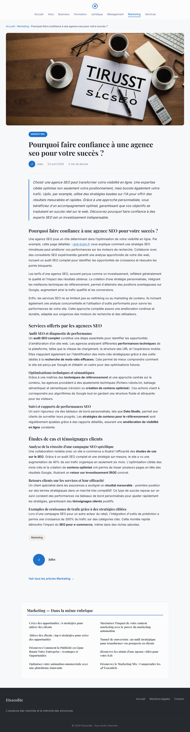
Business (64, 14)
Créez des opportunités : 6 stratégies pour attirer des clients (56, 625)
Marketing (134, 14)
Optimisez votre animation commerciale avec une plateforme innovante (58, 666)
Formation (80, 14)
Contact (179, 698)
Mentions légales (160, 698)
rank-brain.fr (81, 244)
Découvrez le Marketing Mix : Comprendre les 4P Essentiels (130, 666)
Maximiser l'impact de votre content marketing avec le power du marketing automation (125, 627)
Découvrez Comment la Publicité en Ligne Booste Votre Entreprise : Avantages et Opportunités (56, 651)
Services (150, 14)
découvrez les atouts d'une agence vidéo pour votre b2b (129, 653)
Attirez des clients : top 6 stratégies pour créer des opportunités (59, 637)
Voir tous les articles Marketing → (51, 578)
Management (115, 14)
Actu (51, 14)
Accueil (39, 14)
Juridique (97, 14)
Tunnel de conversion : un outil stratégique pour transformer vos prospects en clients (128, 641)
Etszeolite (14, 699)
